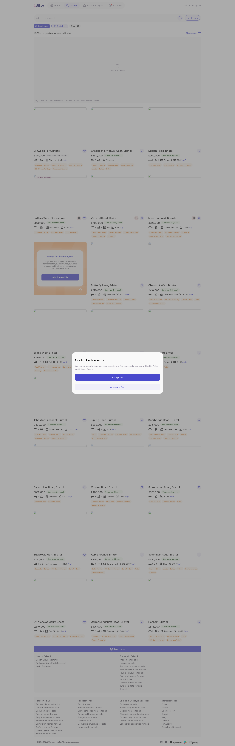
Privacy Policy (86, 369)
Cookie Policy (151, 366)
